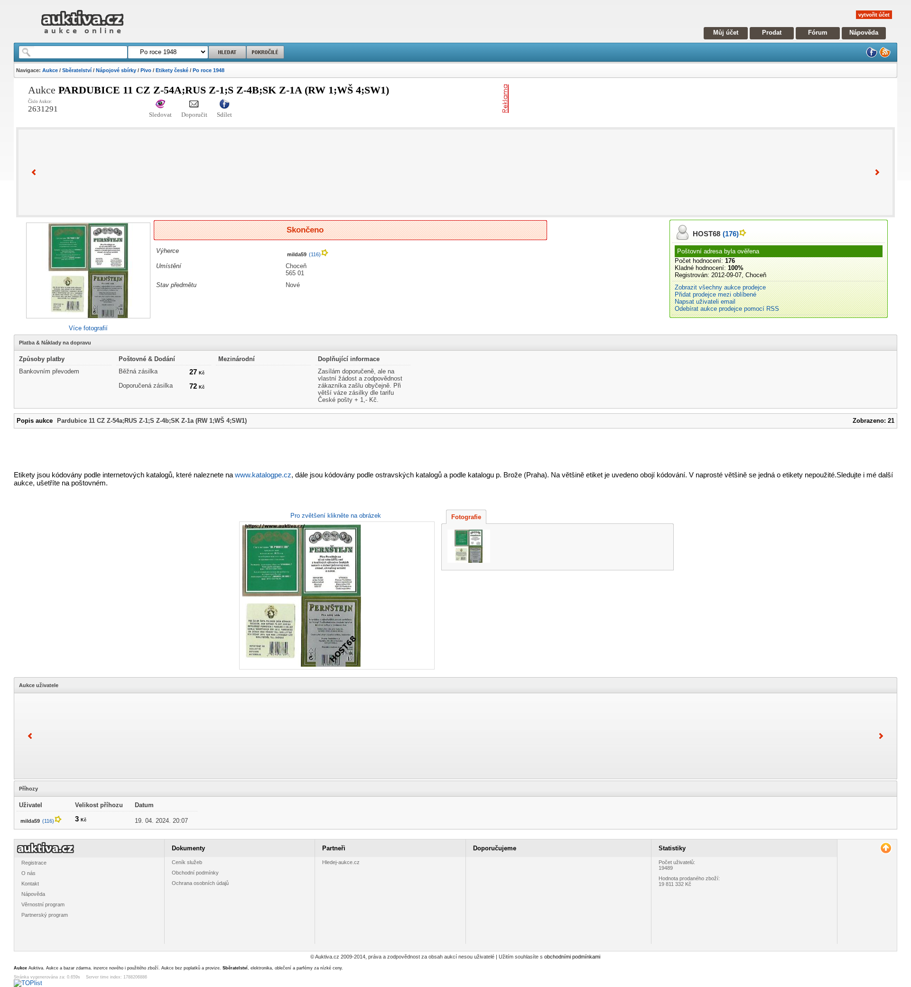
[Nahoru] (885, 848)
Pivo (145, 70)
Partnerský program (44, 915)
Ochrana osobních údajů (200, 883)
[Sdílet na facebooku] (224, 104)
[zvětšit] (336, 595)
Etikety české (172, 70)
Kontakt (30, 883)
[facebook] (871, 55)
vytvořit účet (874, 15)
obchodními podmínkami (572, 956)
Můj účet (725, 32)
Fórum (817, 32)
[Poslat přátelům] (194, 104)
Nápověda (863, 32)
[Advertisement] (623, 98)
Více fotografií (88, 328)
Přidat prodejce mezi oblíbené (715, 294)
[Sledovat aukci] (160, 104)
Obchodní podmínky (195, 872)
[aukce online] (82, 35)
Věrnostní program (43, 904)
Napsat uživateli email (705, 301)
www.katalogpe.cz (263, 475)
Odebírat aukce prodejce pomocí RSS (727, 308)
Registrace (33, 863)
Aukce (50, 70)
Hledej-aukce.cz (341, 862)
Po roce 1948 (208, 70)
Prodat (771, 32)
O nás (28, 873)
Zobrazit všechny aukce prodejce (720, 287)
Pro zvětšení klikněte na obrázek (335, 515)
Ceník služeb (187, 862)
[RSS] (885, 55)
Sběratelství (77, 70)
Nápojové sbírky (116, 70)
